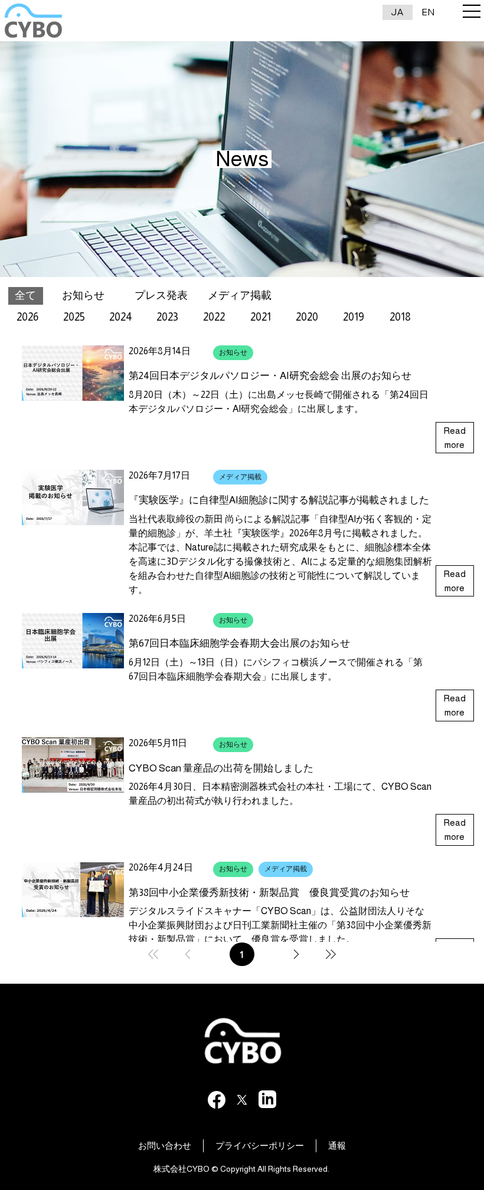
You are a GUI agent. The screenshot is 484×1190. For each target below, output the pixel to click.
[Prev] (187, 954)
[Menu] (472, 11)
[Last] (330, 954)
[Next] (296, 954)
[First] (153, 954)
